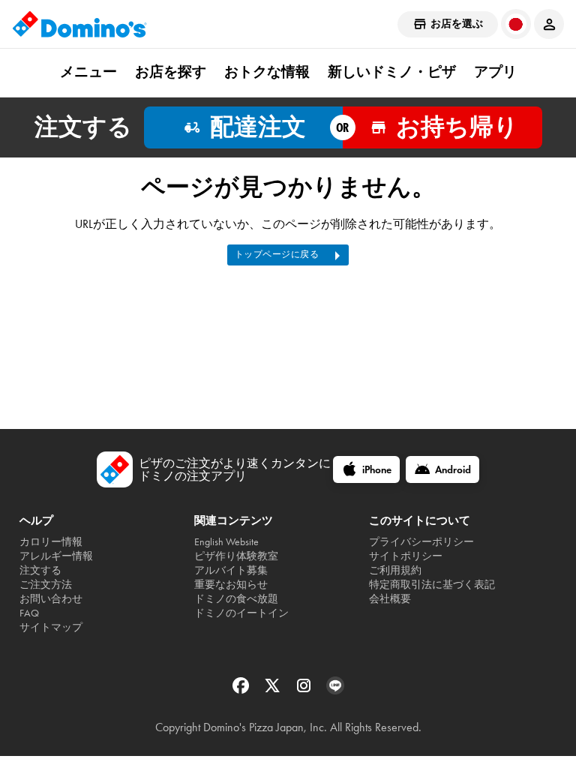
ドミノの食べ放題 (236, 598)
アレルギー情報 (56, 556)
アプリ (495, 72)
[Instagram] (305, 690)
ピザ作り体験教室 (236, 556)
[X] (274, 690)
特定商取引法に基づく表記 (432, 584)
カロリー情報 (51, 542)
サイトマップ (51, 627)
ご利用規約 (395, 570)
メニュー (88, 72)
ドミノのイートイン (241, 613)
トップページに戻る (277, 254)
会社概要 (390, 598)
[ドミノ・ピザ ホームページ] (79, 24)
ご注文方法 (46, 584)
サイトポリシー (405, 556)
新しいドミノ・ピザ (392, 72)
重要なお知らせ (231, 584)
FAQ (29, 613)
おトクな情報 (267, 72)
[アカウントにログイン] (549, 24)
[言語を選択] (516, 24)
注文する (41, 570)
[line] (335, 690)
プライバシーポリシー (421, 542)
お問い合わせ (51, 598)
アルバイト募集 (231, 570)
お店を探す (170, 72)
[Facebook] (242, 690)
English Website (226, 542)
